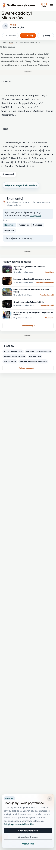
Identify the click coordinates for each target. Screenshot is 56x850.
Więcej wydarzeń (28, 368)
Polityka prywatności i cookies (19, 824)
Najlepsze (37, 225)
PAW (11, 42)
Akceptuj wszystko (28, 830)
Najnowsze (9, 225)
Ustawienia (28, 843)
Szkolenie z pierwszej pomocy (38, 351)
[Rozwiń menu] (51, 5)
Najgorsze (9, 230)
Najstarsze (24, 225)
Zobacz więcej (27, 325)
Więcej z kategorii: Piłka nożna (21, 185)
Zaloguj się (35, 215)
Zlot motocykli (35, 356)
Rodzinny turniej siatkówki (14, 356)
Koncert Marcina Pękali (13, 351)
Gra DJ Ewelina (10, 361)
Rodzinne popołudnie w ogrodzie (33, 361)
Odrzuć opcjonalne (28, 837)
